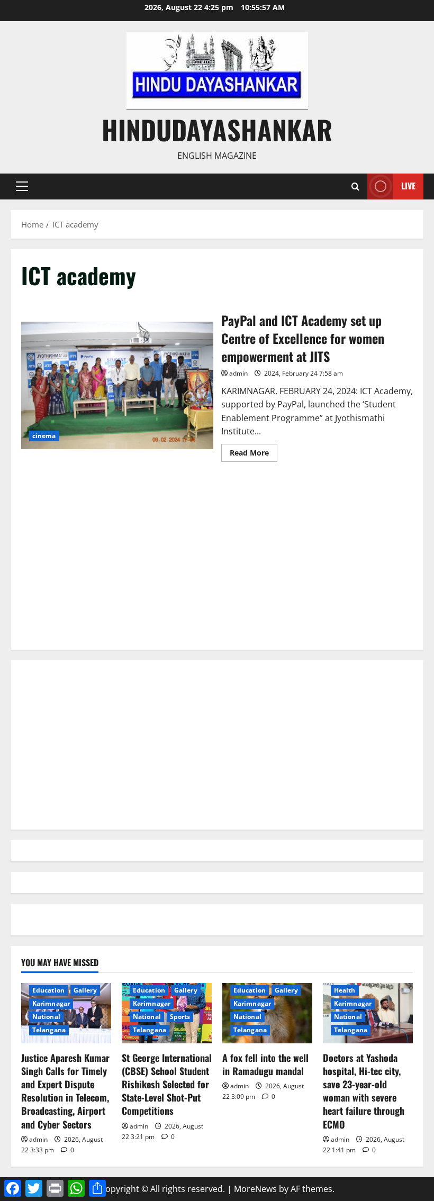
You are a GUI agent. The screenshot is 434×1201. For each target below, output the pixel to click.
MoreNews (255, 1189)
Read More (253, 454)
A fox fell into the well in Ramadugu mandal (265, 1064)
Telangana (49, 1029)
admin (238, 373)
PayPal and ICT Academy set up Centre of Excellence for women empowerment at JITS (117, 386)
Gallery (85, 990)
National (46, 1016)
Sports (180, 1016)
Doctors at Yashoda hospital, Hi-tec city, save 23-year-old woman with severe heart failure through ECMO (363, 1091)
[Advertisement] (217, 565)
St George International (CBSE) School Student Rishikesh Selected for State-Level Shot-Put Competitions (167, 1084)
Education (48, 990)
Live (408, 185)
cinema (44, 435)
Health (345, 990)
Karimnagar (51, 1003)
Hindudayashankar (217, 129)
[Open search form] (355, 186)
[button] (22, 186)
